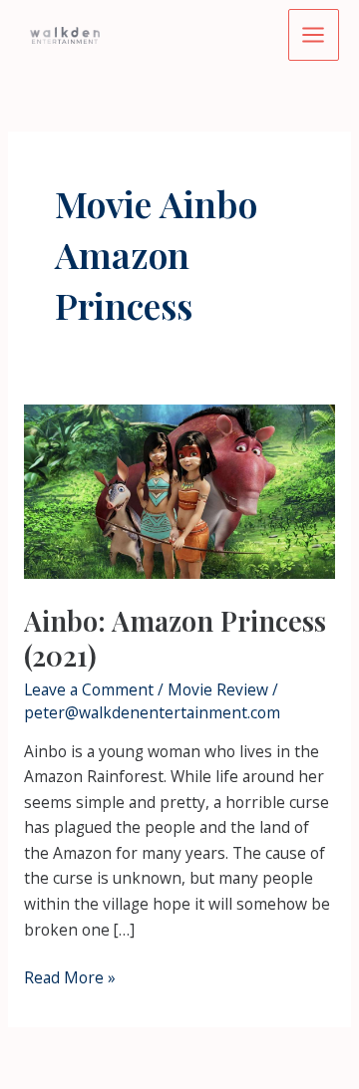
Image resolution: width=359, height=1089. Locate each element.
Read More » (70, 978)
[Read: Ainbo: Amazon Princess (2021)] (179, 490)
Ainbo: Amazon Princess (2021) (175, 638)
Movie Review (218, 689)
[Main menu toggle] (313, 34)
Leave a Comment (89, 689)
